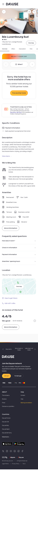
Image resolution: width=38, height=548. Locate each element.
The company (6, 395)
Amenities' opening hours (11, 261)
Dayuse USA (5, 422)
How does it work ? (8, 241)
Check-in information (9, 248)
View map (31, 43)
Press (3, 403)
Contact (23, 395)
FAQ (31, 49)
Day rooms (9, 349)
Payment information (9, 254)
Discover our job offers (8, 406)
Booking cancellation (26, 403)
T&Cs (23, 464)
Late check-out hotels (29, 349)
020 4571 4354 (10, 303)
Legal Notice (5, 464)
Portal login (18, 376)
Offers (13, 49)
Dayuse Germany (7, 433)
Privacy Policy (15, 464)
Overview (4, 49)
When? (20, 64)
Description (22, 49)
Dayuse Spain (6, 429)
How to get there (11, 298)
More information (10, 228)
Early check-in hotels (19, 349)
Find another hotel (19, 93)
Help (22, 399)
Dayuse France (6, 418)
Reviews (4, 399)
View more (6, 156)
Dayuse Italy (5, 425)
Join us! (6, 376)
